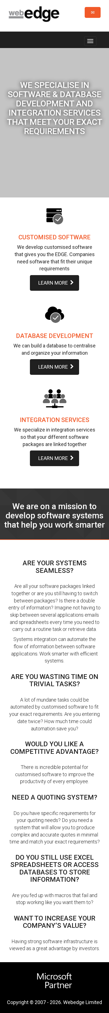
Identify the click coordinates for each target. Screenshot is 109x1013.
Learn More (53, 283)
